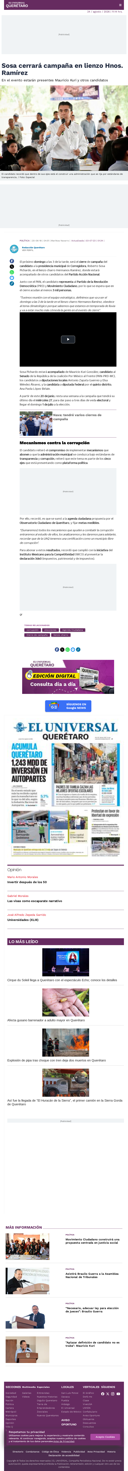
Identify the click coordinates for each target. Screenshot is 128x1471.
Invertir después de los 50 (27, 882)
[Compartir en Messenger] (12, 278)
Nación (9, 1400)
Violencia (66, 1451)
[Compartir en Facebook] (12, 261)
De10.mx (87, 1396)
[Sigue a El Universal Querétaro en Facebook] (103, 1394)
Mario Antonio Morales (22, 877)
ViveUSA (87, 1404)
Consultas (88, 1426)
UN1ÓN (87, 1408)
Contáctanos (32, 1451)
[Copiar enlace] (12, 283)
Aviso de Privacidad (63, 1441)
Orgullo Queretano (47, 1400)
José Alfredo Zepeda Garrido (26, 914)
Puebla (65, 1400)
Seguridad (11, 1396)
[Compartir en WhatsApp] (12, 272)
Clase (86, 1400)
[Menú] (120, 5)
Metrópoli (11, 1411)
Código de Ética (50, 1451)
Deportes (11, 1419)
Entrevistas (43, 1393)
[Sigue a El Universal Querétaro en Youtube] (119, 1394)
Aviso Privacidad (96, 1451)
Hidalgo (65, 1404)
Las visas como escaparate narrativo (34, 901)
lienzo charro (61, 635)
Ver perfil (28, 250)
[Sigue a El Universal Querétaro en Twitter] (108, 1394)
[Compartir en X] (12, 267)
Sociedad (11, 1393)
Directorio (18, 1451)
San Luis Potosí (69, 1393)
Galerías (26, 1393)
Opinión (14, 869)
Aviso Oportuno (91, 1415)
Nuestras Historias (47, 1396)
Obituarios (88, 1419)
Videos (26, 1396)
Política (25, 240)
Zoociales (42, 1411)
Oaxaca (65, 1396)
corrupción (33, 630)
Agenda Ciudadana (72, 630)
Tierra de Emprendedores (46, 1406)
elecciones (50, 630)
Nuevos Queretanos (48, 1415)
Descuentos (89, 1423)
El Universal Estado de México (71, 1410)
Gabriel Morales (17, 895)
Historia (111, 1451)
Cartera (10, 1408)
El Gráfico (88, 1393)
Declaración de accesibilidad (64, 1455)
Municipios (11, 1415)
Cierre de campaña (37, 635)
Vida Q (9, 1426)
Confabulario (90, 1411)
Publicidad (79, 1451)
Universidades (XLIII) (23, 920)
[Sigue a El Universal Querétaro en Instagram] (113, 1394)
